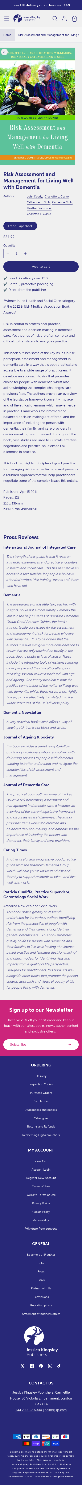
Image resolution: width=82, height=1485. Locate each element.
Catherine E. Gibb (38, 202)
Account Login (41, 1169)
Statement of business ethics (41, 1313)
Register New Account (41, 1178)
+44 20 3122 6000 (28, 1410)
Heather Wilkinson (39, 208)
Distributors (41, 1101)
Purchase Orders (41, 1092)
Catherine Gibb (62, 202)
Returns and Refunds (41, 1126)
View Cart (41, 1161)
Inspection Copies (41, 1084)
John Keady (34, 196)
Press (41, 1271)
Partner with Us (41, 1288)
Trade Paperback (20, 226)
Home (7, 34)
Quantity (9, 245)
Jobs (41, 1263)
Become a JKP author (41, 1254)
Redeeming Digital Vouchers (41, 1135)
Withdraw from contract (41, 1228)
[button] (6, 18)
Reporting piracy (41, 1305)
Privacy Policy (41, 1203)
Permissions (41, 1297)
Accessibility (41, 1220)
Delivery (41, 1076)
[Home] (26, 18)
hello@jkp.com (56, 1410)
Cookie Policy (41, 1211)
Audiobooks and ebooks (41, 1109)
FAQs (41, 1280)
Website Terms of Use (41, 1194)
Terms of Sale (41, 1186)
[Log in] (64, 18)
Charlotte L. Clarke (57, 196)
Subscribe (18, 1044)
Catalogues (41, 1118)
